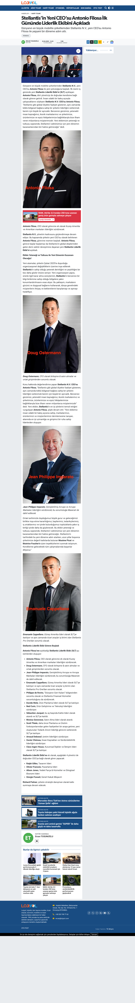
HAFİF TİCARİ (48, 8)
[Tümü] (111, 50)
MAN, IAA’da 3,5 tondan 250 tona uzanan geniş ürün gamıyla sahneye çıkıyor (50, 891)
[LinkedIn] (101, 913)
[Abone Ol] (112, 42)
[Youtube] (104, 913)
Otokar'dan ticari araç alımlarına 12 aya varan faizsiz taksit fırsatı (71, 867)
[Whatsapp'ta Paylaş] (96, 42)
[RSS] (108, 913)
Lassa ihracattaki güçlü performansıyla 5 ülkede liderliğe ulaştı (32, 867)
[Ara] (106, 8)
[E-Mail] (37, 841)
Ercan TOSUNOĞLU (44, 836)
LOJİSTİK (25, 8)
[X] (93, 913)
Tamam (94, 934)
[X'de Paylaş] (92, 42)
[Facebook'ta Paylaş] (88, 42)
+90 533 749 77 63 (62, 914)
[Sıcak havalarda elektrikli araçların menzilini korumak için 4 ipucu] (52, 858)
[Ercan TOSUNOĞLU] (28, 838)
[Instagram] (97, 913)
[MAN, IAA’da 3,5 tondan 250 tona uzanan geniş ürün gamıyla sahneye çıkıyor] (52, 880)
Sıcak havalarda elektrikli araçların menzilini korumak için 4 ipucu (51, 868)
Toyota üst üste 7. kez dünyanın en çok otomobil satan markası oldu (31, 890)
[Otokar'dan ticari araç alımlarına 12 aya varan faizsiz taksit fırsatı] (71, 858)
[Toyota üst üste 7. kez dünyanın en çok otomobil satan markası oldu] (32, 880)
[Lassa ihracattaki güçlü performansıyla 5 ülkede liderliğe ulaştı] (32, 858)
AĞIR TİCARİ (36, 8)
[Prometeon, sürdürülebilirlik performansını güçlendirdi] (71, 880)
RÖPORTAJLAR (72, 8)
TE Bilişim (110, 929)
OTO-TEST (97, 8)
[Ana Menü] (112, 8)
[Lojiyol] (29, 2)
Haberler (25, 13)
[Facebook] (89, 913)
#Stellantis (26, 35)
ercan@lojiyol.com (62, 918)
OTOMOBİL (60, 8)
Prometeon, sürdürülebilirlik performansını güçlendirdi (68, 890)
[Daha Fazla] (100, 42)
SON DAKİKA (86, 8)
